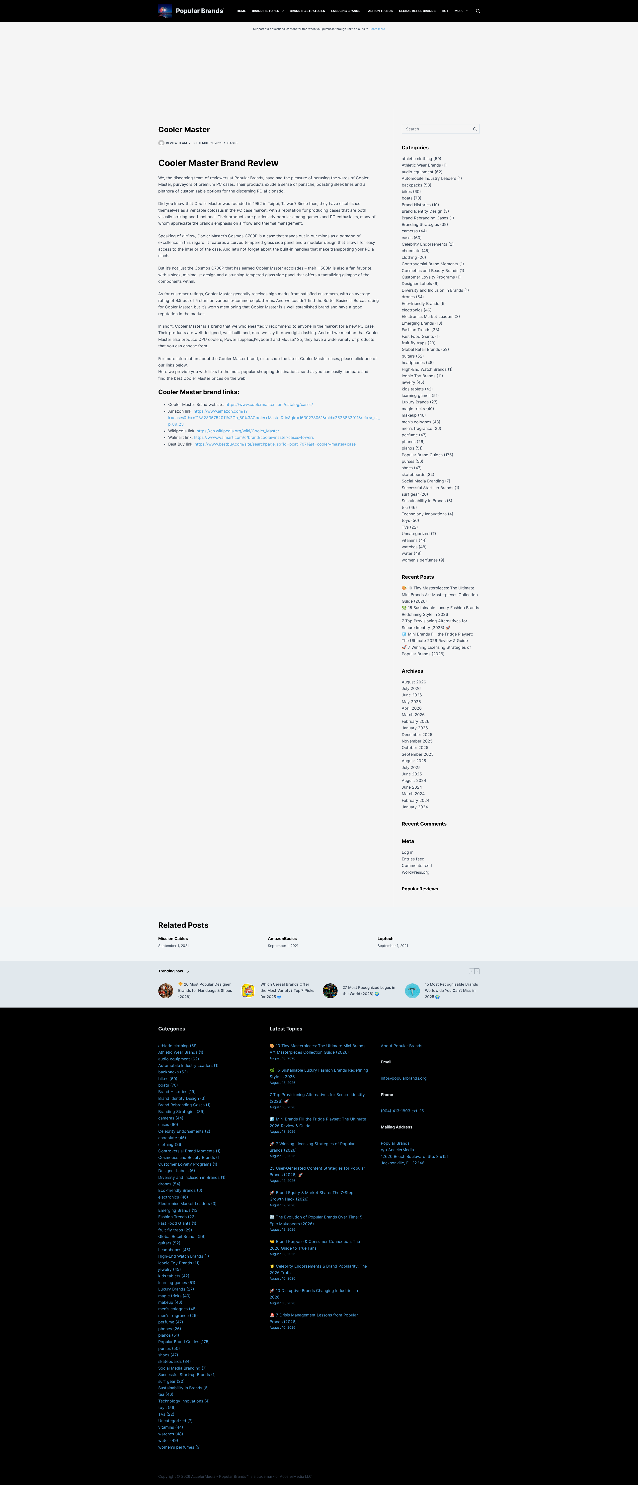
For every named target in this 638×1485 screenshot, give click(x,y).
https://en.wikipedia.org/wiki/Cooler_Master (238, 430)
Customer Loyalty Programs (428, 277)
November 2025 (417, 741)
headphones (413, 362)
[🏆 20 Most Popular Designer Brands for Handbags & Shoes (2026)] (165, 990)
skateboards (413, 474)
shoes (407, 467)
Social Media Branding (423, 480)
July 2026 (411, 688)
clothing (409, 257)
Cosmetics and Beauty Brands (430, 270)
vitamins (409, 540)
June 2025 (412, 773)
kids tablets (413, 388)
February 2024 (415, 800)
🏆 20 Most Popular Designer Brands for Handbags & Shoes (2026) (205, 990)
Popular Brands (199, 10)
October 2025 (415, 747)
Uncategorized (416, 533)
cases (232, 143)
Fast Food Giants (418, 336)
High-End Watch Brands (424, 369)
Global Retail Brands (417, 11)
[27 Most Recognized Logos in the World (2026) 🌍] (330, 990)
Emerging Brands (345, 11)
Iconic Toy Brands (418, 375)
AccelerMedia (203, 1476)
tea (405, 507)
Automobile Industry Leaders (429, 178)
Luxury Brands (415, 401)
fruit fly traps (414, 342)
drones (408, 296)
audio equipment (417, 171)
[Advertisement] (319, 71)
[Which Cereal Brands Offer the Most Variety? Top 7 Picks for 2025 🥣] (247, 990)
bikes (407, 191)
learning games (416, 395)
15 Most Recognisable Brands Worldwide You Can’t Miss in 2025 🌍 (451, 990)
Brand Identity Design (422, 211)
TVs (405, 527)
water (407, 553)
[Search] (478, 11)
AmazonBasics (282, 938)
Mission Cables (173, 938)
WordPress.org (415, 872)
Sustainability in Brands (424, 500)
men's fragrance (417, 428)
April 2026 (412, 708)
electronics (412, 309)
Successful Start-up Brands (427, 487)
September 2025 (418, 754)
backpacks (412, 185)
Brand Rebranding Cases (425, 217)
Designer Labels (417, 283)
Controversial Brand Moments (430, 263)
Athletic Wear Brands (421, 165)
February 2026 (415, 721)
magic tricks (413, 408)
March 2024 (413, 793)
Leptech (386, 938)
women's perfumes (420, 559)
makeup (409, 415)
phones (408, 441)
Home (241, 11)
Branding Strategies (307, 11)
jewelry (408, 382)
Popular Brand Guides (422, 454)
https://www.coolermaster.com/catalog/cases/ (269, 404)
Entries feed (413, 858)
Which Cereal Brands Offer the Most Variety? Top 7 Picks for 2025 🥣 (287, 990)
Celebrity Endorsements (424, 244)
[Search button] (474, 128)
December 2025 (417, 734)
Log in (407, 852)
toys (406, 520)
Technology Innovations (424, 513)
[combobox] (436, 129)
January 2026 (415, 727)
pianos (408, 448)
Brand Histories (265, 11)
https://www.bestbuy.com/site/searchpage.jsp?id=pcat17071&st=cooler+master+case (275, 444)
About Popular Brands (401, 1045)
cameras (410, 230)
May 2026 (411, 701)
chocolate (411, 250)
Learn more (377, 29)
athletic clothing (417, 158)
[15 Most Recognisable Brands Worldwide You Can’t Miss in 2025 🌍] (412, 990)
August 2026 (414, 681)
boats (407, 197)
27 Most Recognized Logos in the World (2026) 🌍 (369, 990)
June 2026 (412, 694)
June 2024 (412, 787)
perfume (410, 434)
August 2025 (414, 760)
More (459, 11)
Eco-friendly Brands (420, 303)
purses (408, 461)
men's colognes (416, 421)
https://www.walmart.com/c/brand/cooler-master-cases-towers (254, 437)
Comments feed (417, 865)
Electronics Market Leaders (427, 316)
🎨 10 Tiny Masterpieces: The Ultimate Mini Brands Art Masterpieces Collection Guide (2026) (440, 594)
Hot (445, 11)
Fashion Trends (380, 11)
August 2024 (414, 780)
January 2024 (415, 806)
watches (409, 546)
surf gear (410, 494)
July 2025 (411, 767)
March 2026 (413, 714)
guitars (408, 356)
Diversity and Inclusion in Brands (432, 290)
